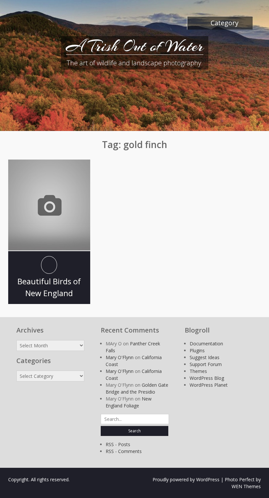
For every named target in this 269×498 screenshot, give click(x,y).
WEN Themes (246, 486)
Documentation (206, 343)
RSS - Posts (118, 444)
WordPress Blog (207, 378)
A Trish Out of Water (134, 45)
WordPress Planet (209, 385)
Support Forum (206, 364)
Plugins (197, 350)
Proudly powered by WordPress (186, 479)
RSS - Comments (124, 451)
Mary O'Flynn (120, 357)
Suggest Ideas (204, 357)
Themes (198, 371)
